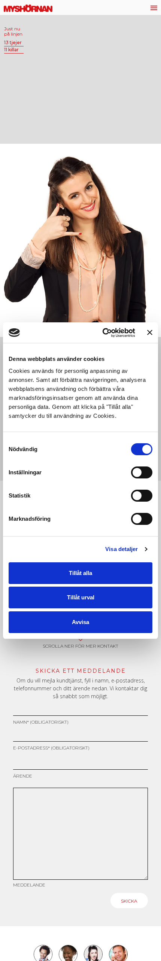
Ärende (22, 776)
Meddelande (29, 885)
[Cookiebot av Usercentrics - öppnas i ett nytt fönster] (103, 333)
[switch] (141, 472)
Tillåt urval (80, 597)
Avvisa (80, 622)
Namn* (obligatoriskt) (41, 722)
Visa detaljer (121, 549)
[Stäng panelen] (149, 332)
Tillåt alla (80, 573)
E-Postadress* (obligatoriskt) (51, 748)
